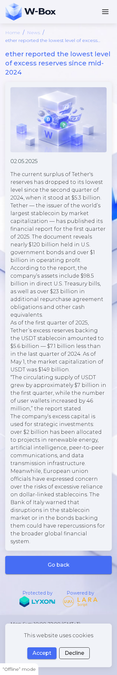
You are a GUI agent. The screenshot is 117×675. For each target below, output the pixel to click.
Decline (74, 653)
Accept (41, 653)
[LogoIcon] (30, 12)
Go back (59, 565)
